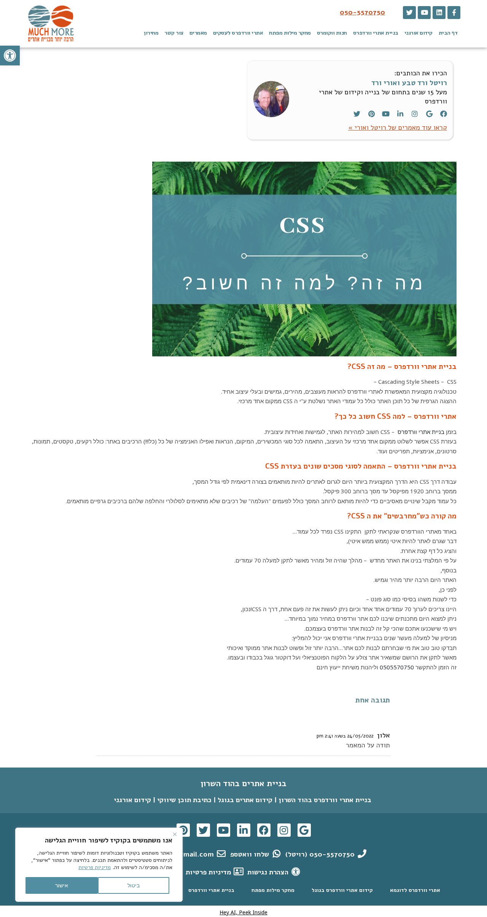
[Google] (429, 113)
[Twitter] (409, 12)
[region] (99, 865)
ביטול (133, 885)
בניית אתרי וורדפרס (375, 33)
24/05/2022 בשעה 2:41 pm (345, 736)
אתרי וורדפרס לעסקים (238, 33)
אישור (61, 885)
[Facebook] (443, 113)
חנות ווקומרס (332, 33)
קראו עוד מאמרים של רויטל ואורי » (397, 127)
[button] (10, 55)
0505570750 (397, 667)
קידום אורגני (418, 33)
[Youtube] (424, 12)
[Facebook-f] (453, 12)
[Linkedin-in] (400, 113)
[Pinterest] (371, 113)
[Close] (174, 834)
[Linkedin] (439, 12)
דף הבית (448, 33)
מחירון (151, 33)
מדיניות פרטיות (94, 867)
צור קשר (173, 33)
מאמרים (198, 33)
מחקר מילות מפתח (290, 33)
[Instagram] (414, 113)
